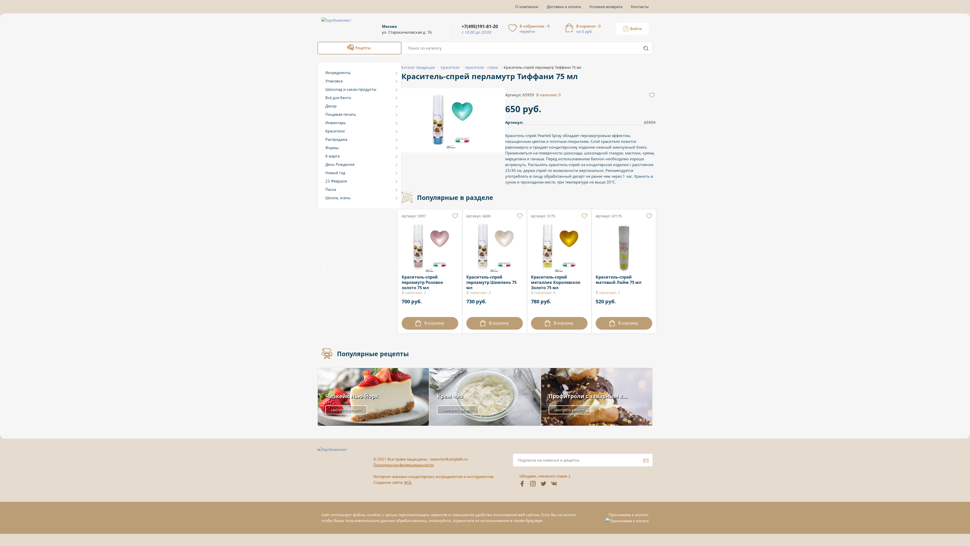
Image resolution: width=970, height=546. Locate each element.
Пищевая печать (340, 114)
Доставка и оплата (564, 6)
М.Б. (408, 482)
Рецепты (362, 47)
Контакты (640, 6)
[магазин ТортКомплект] (341, 26)
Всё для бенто (338, 97)
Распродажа (336, 139)
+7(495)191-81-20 (480, 26)
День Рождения (339, 164)
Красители (335, 130)
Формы (332, 147)
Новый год (335, 172)
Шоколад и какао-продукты (350, 89)
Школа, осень (338, 197)
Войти (635, 28)
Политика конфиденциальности (403, 464)
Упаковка (334, 80)
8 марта (332, 155)
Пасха (330, 189)
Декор (330, 105)
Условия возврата (605, 6)
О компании (526, 6)
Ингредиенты (338, 72)
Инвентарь (335, 122)
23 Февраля (336, 181)
